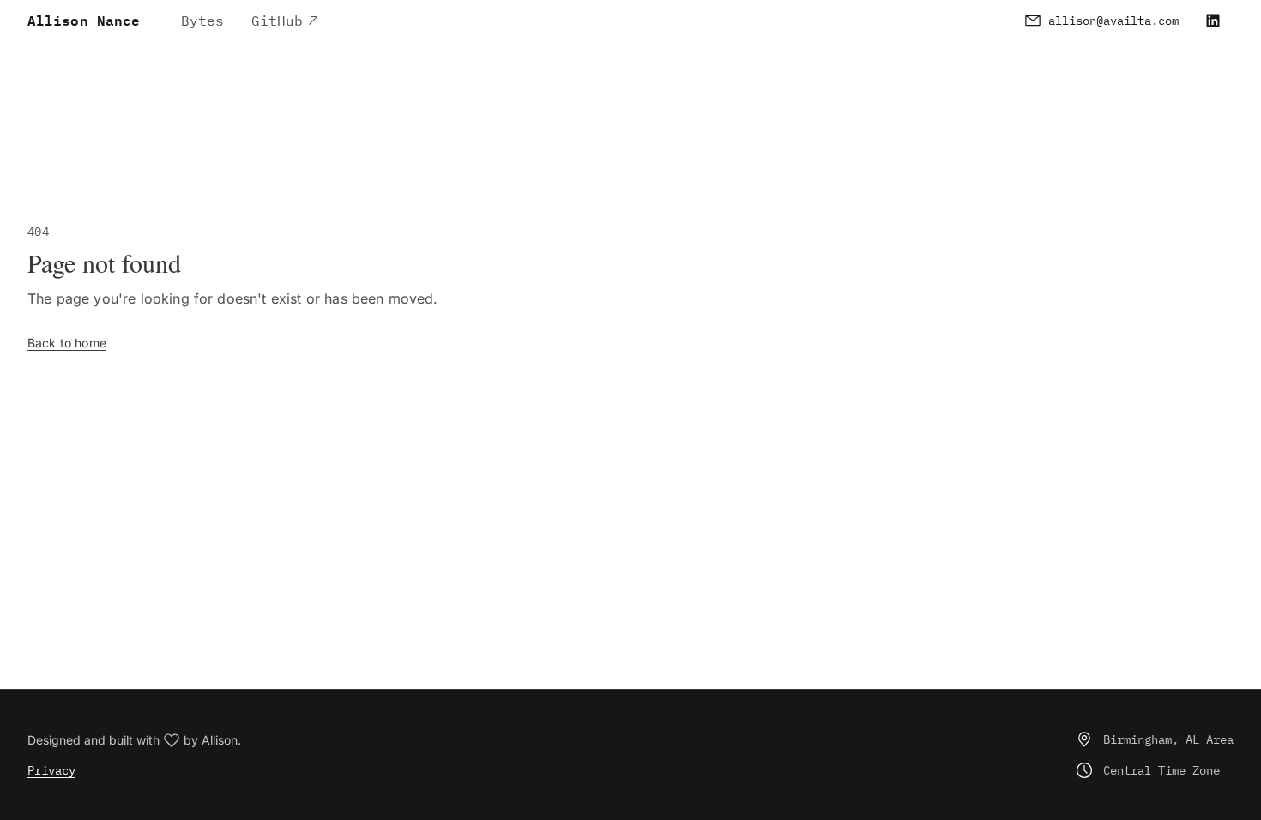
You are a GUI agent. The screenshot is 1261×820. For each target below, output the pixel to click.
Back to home (66, 342)
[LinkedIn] (1213, 20)
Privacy (51, 770)
